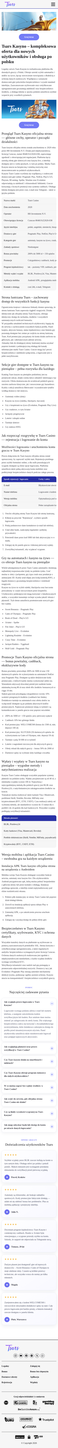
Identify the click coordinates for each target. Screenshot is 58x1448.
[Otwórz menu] (53, 4)
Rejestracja (7, 1382)
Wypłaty (34, 1382)
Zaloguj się (35, 1366)
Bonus (4, 1371)
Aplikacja (34, 1377)
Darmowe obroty (9, 1377)
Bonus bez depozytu (39, 1371)
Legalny (5, 1366)
